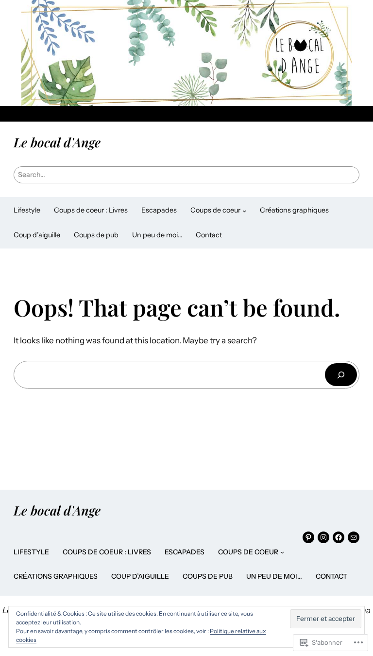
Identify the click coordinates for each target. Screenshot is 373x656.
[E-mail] (353, 537)
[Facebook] (338, 537)
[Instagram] (323, 537)
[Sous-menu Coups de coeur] (244, 211)
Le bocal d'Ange (57, 142)
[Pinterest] (308, 537)
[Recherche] (341, 374)
